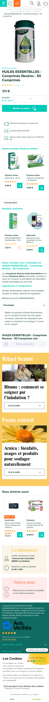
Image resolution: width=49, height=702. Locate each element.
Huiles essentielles (17, 11)
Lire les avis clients (9, 639)
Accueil (10, 9)
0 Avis (17, 85)
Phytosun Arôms (9, 68)
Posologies (9, 305)
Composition (10, 202)
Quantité (5, 97)
